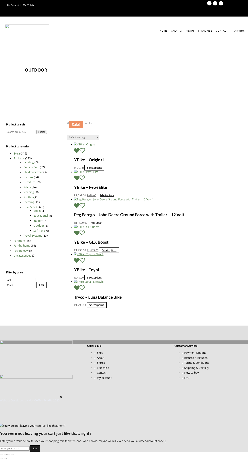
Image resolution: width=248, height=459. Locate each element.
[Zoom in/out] (1, 454)
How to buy (191, 372)
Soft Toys (39, 230)
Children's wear (33, 172)
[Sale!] (158, 172)
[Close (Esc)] (12, 454)
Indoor (37, 220)
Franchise (205, 30)
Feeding (28, 177)
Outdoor (38, 225)
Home (163, 30)
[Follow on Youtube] (215, 3)
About (190, 30)
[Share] (8, 454)
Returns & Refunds (196, 358)
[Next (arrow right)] (5, 458)
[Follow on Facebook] (209, 3)
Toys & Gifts (30, 207)
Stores (101, 362)
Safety (27, 187)
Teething (28, 202)
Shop (174, 30)
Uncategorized (22, 255)
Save (34, 448)
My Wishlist (28, 5)
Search (41, 132)
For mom (19, 240)
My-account (104, 377)
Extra (16, 153)
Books (37, 210)
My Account (13, 5)
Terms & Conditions (196, 362)
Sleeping (28, 192)
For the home (21, 245)
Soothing (28, 197)
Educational (40, 215)
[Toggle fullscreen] (5, 454)
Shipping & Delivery (196, 367)
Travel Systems (32, 235)
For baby (19, 158)
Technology (20, 250)
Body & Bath (31, 167)
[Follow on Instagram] (221, 3)
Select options (94, 168)
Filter (41, 284)
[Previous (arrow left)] (1, 458)
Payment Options (195, 352)
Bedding (28, 162)
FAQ (187, 377)
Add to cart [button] (96, 222)
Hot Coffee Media (40, 400)
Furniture (29, 182)
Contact (222, 30)
